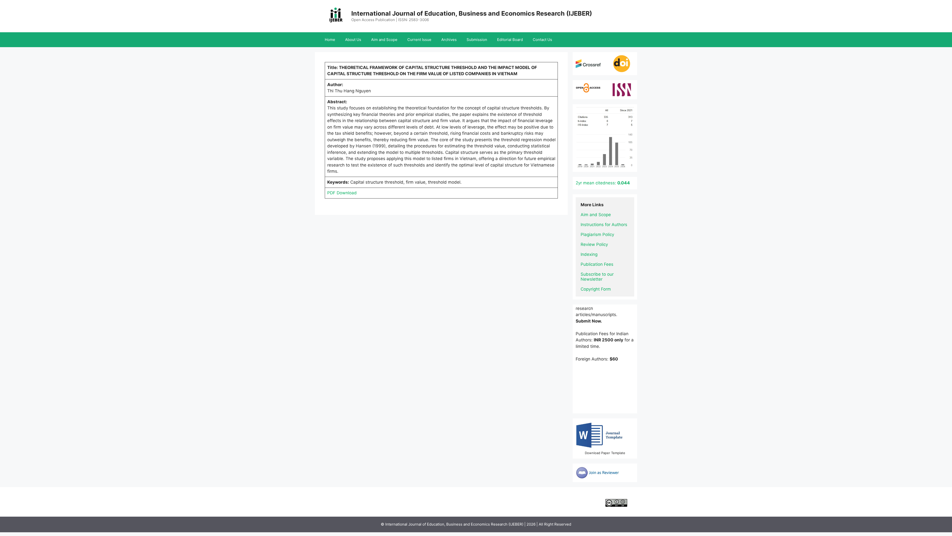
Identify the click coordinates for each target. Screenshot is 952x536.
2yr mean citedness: (603, 182)
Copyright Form (596, 289)
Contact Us (542, 39)
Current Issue (419, 39)
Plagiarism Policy (597, 234)
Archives (449, 39)
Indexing (589, 254)
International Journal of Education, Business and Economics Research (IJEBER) (471, 13)
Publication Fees (597, 264)
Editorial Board (510, 39)
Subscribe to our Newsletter (598, 277)
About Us (353, 39)
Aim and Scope (384, 39)
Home (330, 39)
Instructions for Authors (604, 224)
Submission (477, 39)
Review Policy (594, 244)
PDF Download (342, 192)
